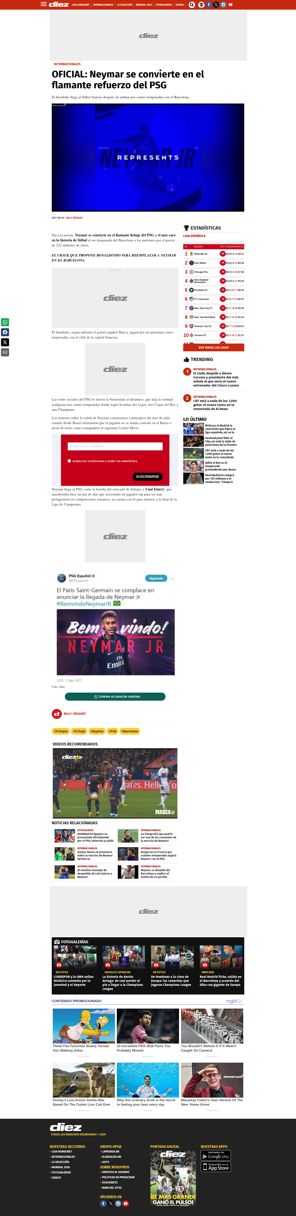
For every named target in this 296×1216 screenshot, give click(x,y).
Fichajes (62, 731)
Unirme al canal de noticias (119, 696)
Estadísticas (206, 228)
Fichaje (80, 731)
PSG (113, 731)
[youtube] (125, 1203)
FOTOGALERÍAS (74, 941)
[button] (5, 322)
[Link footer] (66, 1127)
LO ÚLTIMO (195, 419)
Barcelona (130, 731)
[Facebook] (103, 1203)
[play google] (223, 1155)
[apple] (223, 1167)
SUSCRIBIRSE (147, 477)
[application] (148, 158)
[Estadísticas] (201, 4)
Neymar (98, 731)
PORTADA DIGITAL (164, 1146)
